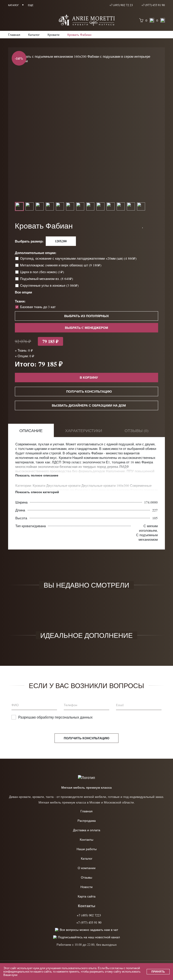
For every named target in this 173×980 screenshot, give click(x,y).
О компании (87, 868)
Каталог (86, 858)
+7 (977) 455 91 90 (153, 5)
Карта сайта (87, 896)
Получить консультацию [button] (89, 391)
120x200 (61, 241)
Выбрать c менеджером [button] (86, 327)
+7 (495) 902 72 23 (121, 5)
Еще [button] (30, 5)
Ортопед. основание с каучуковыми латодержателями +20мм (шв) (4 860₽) (78, 258)
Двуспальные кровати (63, 485)
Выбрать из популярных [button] (86, 316)
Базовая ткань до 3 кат (38, 307)
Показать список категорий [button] (37, 492)
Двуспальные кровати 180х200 (105, 485)
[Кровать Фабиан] (86, 58)
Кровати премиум (143, 490)
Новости (86, 887)
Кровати (39, 485)
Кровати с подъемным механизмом (102, 490)
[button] (143, 225)
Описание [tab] (31, 430)
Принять (158, 971)
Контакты (86, 839)
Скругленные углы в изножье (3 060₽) (50, 285)
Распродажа (86, 820)
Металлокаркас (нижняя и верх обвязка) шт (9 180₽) (61, 265)
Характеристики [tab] (83, 430)
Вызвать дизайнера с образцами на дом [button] (89, 405)
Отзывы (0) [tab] (136, 430)
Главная (86, 811)
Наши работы (87, 849)
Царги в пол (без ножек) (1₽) (42, 272)
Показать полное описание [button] (36, 475)
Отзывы (86, 877)
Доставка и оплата (86, 830)
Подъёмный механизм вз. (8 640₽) (47, 278)
